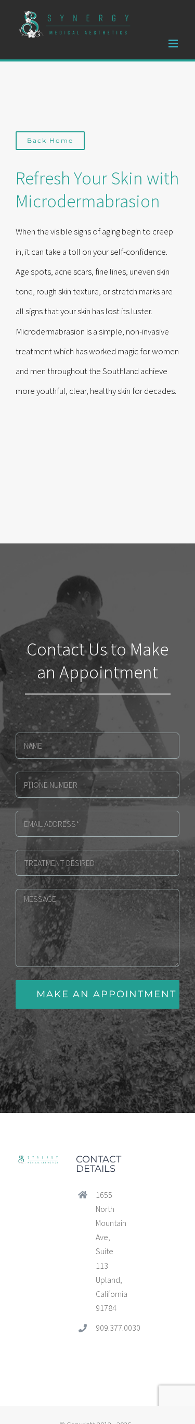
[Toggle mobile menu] (173, 43)
